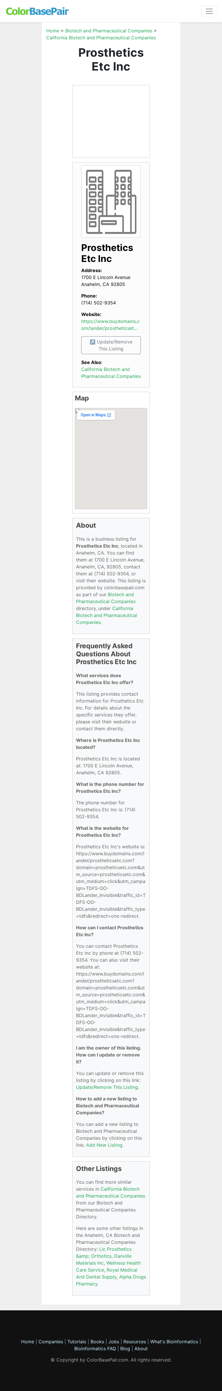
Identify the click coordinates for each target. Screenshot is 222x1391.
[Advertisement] (111, 121)
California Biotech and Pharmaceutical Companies (101, 37)
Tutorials (76, 1341)
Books (97, 1341)
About (141, 1348)
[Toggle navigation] (209, 11)
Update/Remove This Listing (107, 1087)
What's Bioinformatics (174, 1341)
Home (52, 31)
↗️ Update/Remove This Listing (111, 345)
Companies (50, 1341)
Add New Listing (104, 1145)
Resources (134, 1341)
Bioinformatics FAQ (95, 1348)
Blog (125, 1348)
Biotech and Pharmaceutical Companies (108, 31)
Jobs (113, 1341)
